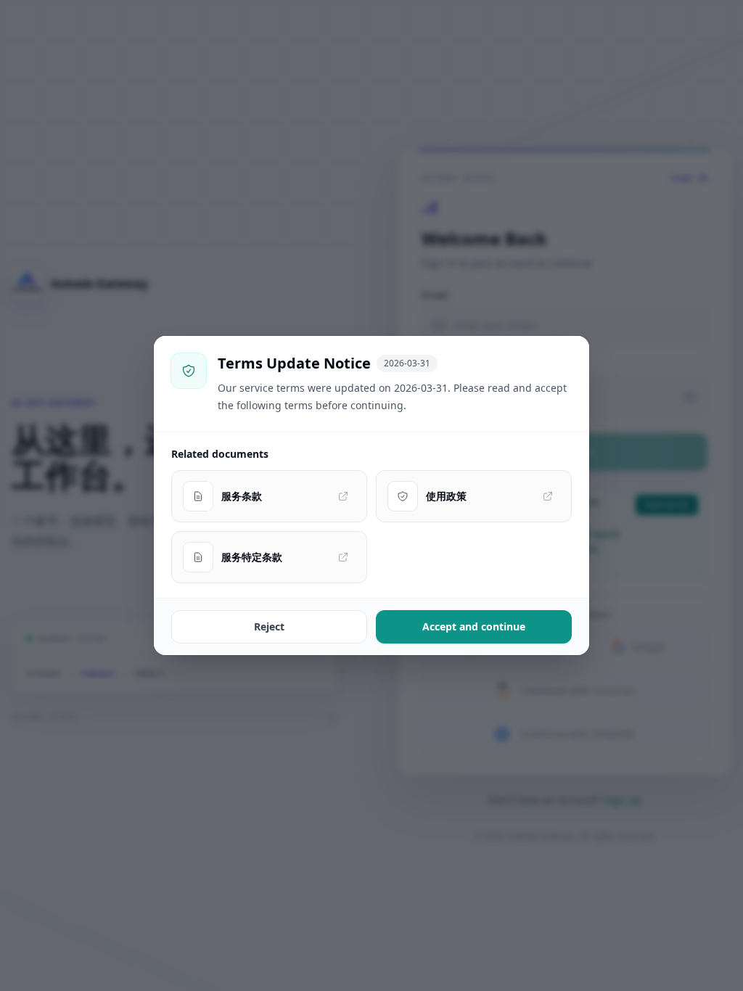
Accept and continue (473, 626)
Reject (269, 626)
